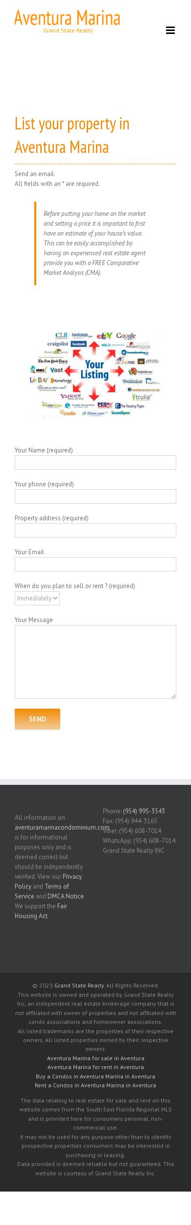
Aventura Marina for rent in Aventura (96, 1067)
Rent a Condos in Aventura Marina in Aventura (95, 1085)
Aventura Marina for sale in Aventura (95, 1058)
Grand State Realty (79, 985)
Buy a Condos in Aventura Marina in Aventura (95, 1076)
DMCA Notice (66, 896)
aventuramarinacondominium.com (62, 827)
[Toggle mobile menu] (171, 30)
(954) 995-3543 (144, 811)
